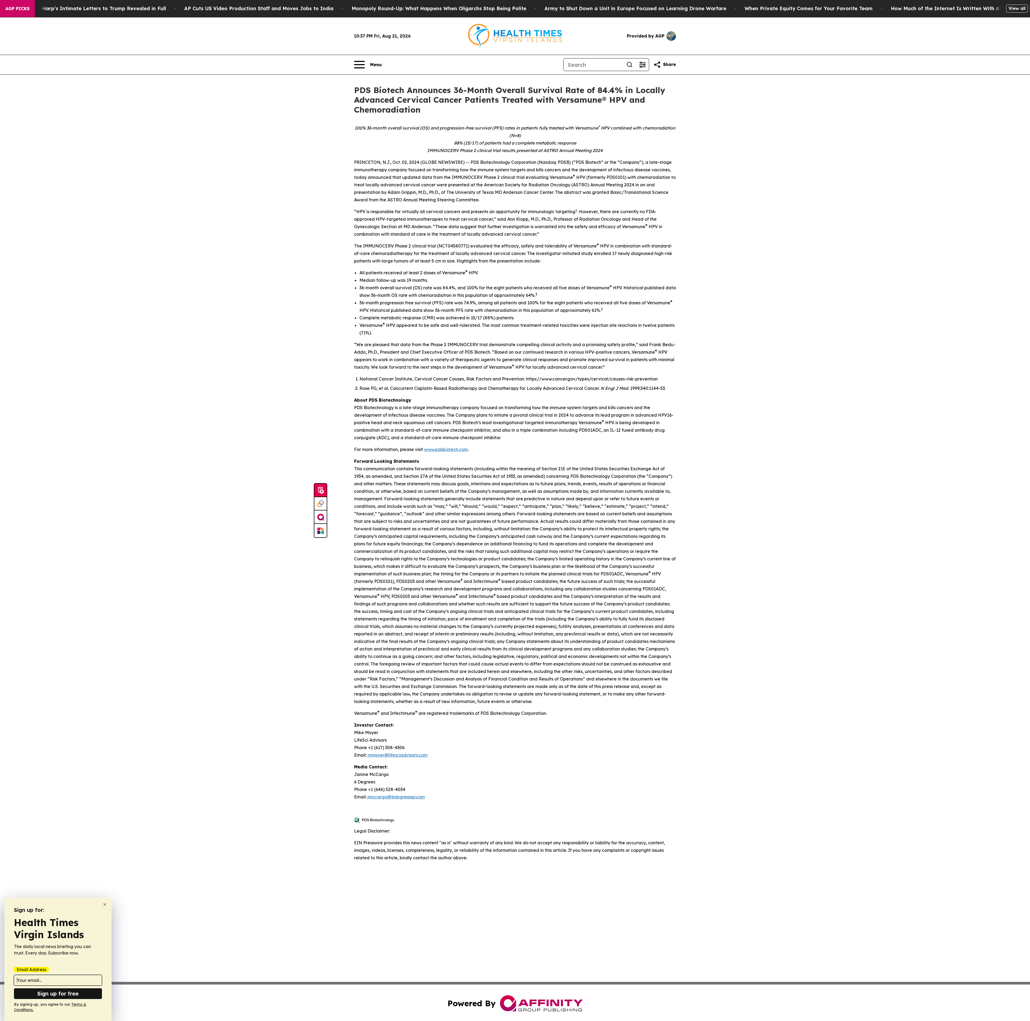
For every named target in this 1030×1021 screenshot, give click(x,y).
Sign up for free (58, 993)
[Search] (629, 64)
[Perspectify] (320, 503)
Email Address (31, 969)
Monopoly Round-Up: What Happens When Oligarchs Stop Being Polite (439, 8)
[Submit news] (320, 490)
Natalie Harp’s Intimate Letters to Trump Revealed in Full (94, 8)
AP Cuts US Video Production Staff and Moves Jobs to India (258, 8)
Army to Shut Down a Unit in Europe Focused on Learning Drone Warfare (635, 8)
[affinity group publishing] (320, 517)
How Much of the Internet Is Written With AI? (948, 8)
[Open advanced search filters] (642, 64)
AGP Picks (17, 8)
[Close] (104, 904)
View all (1017, 8)
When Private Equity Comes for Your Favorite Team (809, 8)
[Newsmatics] (320, 530)
